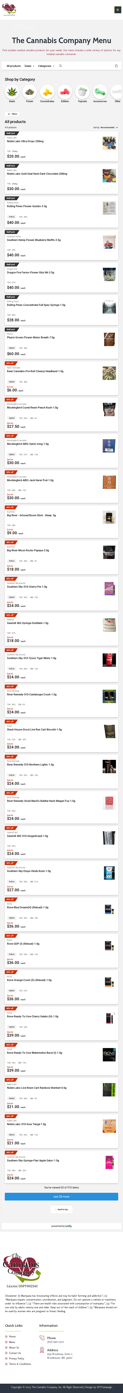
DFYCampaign (104, 1387)
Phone (51, 1338)
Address (52, 1350)
